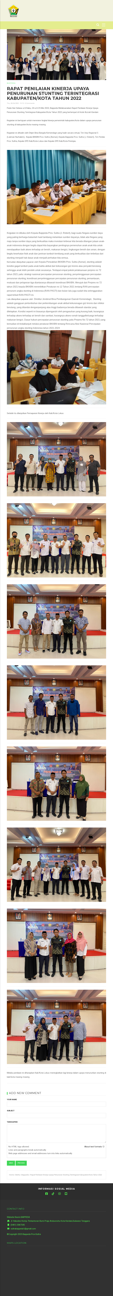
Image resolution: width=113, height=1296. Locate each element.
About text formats (93, 1146)
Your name (12, 1100)
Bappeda (11, 83)
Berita (17, 1175)
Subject (10, 1111)
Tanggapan (12, 1122)
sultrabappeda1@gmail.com (23, 1228)
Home (11, 1175)
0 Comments (29, 103)
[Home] (13, 10)
